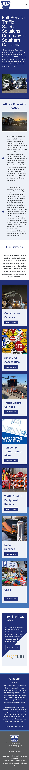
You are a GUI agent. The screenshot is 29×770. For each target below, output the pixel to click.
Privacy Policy (20, 761)
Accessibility (6, 763)
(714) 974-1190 (16, 751)
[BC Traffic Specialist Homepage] (14, 738)
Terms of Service (9, 761)
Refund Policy (15, 763)
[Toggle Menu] (26, 4)
